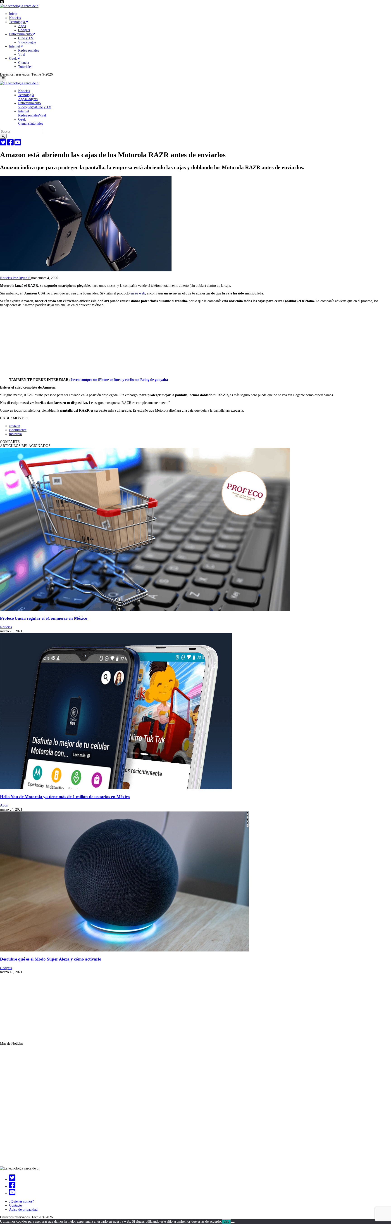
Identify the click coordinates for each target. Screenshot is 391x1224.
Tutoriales (25, 67)
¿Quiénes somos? (21, 1201)
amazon (14, 426)
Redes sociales (28, 50)
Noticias (15, 18)
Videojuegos (27, 42)
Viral (21, 54)
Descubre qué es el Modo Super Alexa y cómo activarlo (50, 959)
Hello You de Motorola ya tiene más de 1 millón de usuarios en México (65, 796)
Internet (15, 46)
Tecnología (17, 22)
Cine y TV (25, 38)
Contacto (15, 1205)
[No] (233, 1222)
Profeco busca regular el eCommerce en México (43, 618)
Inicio (13, 14)
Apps (22, 26)
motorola (15, 434)
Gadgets (24, 30)
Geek (13, 58)
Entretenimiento (21, 34)
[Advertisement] (136, 342)
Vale (226, 1221)
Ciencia (23, 62)
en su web (138, 293)
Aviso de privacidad (23, 1209)
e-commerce (17, 430)
